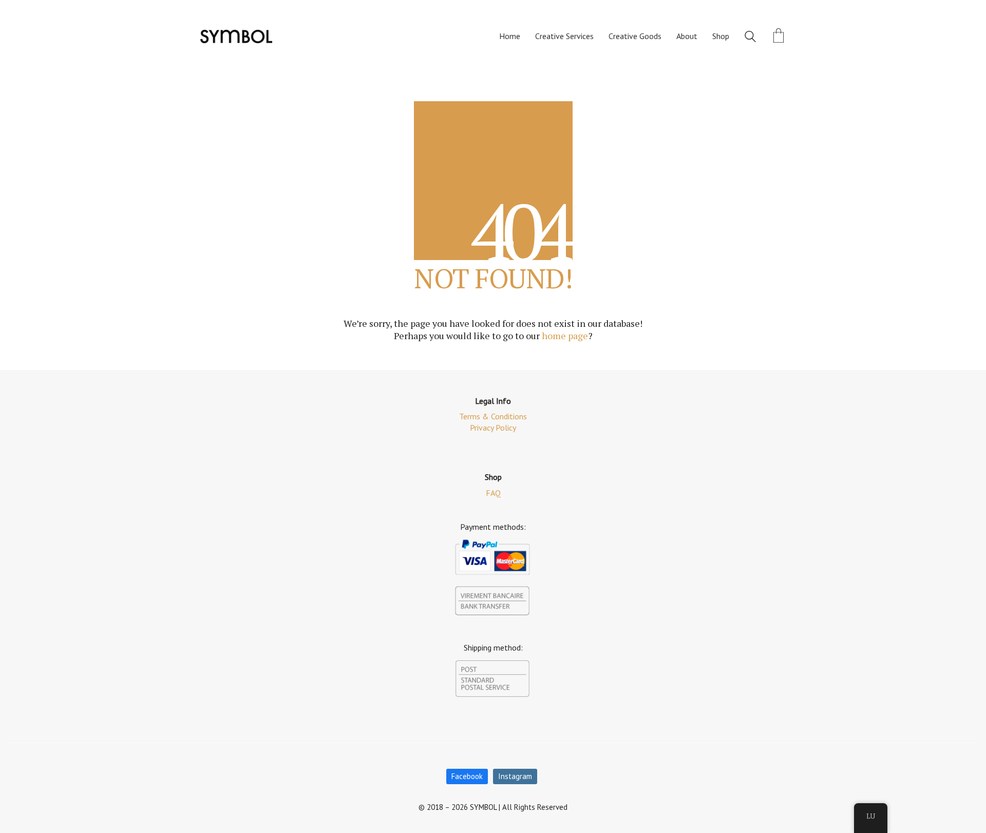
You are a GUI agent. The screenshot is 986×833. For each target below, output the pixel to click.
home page (565, 335)
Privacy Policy (493, 427)
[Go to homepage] (236, 36)
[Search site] (750, 37)
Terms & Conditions (493, 416)
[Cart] (778, 36)
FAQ (493, 493)
